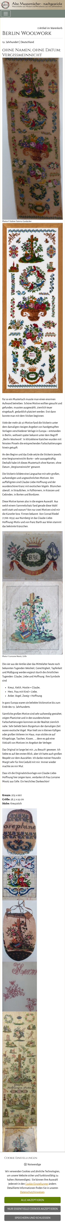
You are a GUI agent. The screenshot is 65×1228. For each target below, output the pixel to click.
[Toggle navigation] (6, 13)
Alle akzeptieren (32, 1200)
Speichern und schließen (32, 1217)
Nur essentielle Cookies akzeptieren (32, 1208)
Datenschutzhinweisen (32, 1192)
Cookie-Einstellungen (36, 1183)
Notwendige (34, 1164)
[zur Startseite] (32, 5)
